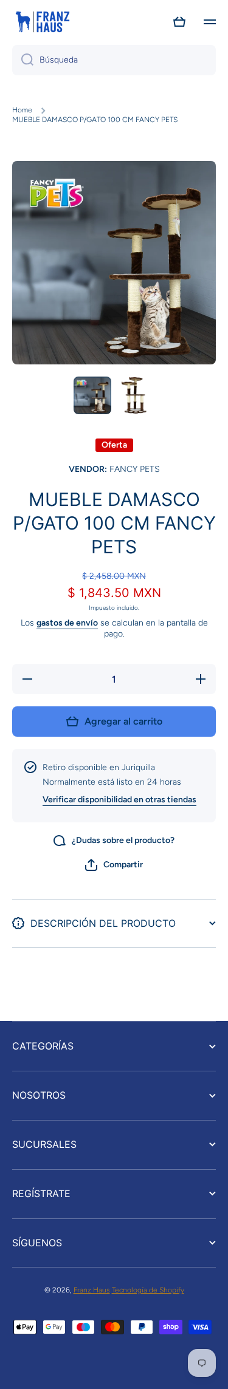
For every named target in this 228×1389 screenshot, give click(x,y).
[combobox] (114, 60)
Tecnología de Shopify (148, 1290)
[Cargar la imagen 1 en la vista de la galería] (92, 395)
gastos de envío (67, 623)
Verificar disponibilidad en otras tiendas (119, 799)
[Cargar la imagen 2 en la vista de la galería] (136, 395)
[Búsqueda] (22, 60)
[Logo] (42, 22)
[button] (179, 22)
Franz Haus (92, 1290)
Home (22, 110)
